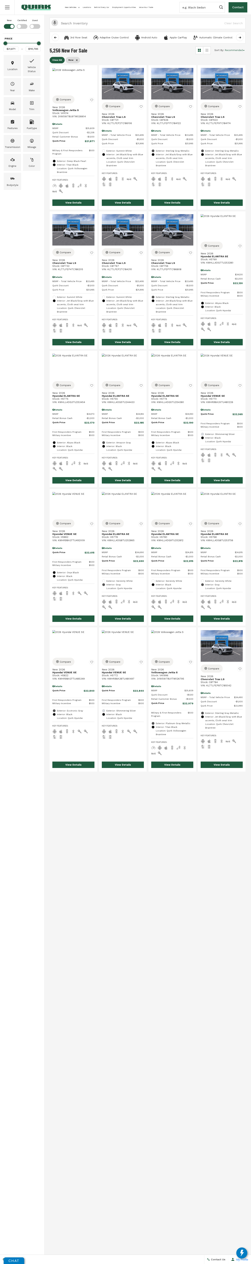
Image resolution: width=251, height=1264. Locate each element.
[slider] (5, 43)
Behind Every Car (101, 7)
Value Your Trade (146, 7)
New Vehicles (70, 7)
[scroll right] (239, 37)
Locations (87, 7)
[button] (7, 7)
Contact (238, 7)
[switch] (9, 24)
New (9, 20)
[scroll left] (55, 37)
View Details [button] (73, 202)
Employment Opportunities (124, 7)
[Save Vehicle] (91, 100)
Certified (22, 20)
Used (35, 20)
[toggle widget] (241, 1252)
